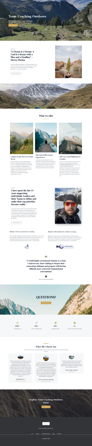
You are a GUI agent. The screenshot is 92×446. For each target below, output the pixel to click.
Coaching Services (46, 1)
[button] (39, 1)
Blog (54, 1)
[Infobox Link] (21, 149)
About (37, 1)
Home (32, 1)
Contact (59, 1)
